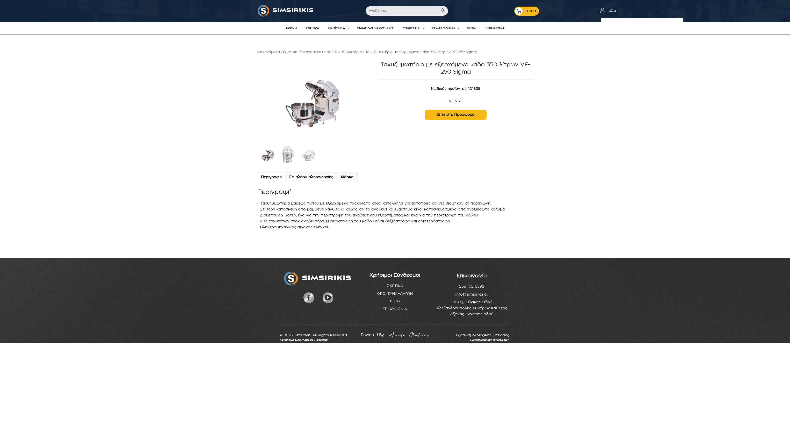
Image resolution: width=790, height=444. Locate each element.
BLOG (471, 28)
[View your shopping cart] (526, 11)
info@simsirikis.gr (471, 294)
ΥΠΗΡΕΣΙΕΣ (411, 28)
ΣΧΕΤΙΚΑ (312, 28)
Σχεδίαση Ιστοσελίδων (494, 340)
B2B (612, 11)
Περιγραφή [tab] (271, 177)
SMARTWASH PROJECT (375, 28)
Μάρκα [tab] (347, 177)
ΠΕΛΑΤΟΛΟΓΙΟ (443, 28)
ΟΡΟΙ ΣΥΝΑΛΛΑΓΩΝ (395, 293)
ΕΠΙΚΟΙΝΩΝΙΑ (494, 28)
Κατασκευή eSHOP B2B (294, 340)
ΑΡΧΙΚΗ (291, 28)
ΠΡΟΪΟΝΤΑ (336, 28)
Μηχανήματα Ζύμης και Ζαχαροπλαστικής (294, 52)
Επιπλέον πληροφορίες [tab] (311, 177)
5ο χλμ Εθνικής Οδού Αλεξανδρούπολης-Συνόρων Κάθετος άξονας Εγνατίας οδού (472, 308)
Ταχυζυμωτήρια (348, 52)
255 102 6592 (471, 286)
